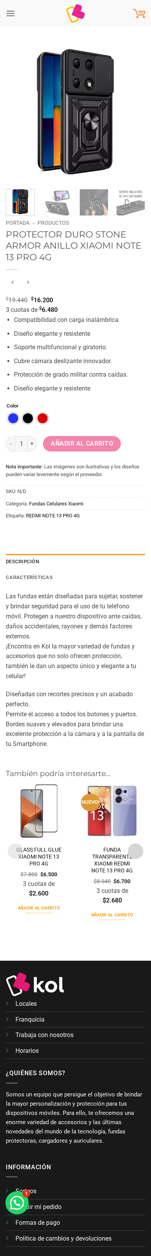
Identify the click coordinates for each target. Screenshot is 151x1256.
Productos (53, 223)
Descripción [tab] (22, 561)
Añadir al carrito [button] (39, 908)
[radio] (13, 418)
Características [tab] (29, 577)
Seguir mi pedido (38, 1207)
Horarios (27, 1050)
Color (13, 406)
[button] (10, 13)
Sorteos (25, 1191)
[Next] (133, 112)
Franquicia (30, 1019)
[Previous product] (28, 282)
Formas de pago (37, 1222)
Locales (26, 1003)
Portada (17, 223)
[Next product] (13, 282)
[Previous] (18, 112)
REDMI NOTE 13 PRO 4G (53, 516)
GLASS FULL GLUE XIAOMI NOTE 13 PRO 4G (39, 857)
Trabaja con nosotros (44, 1035)
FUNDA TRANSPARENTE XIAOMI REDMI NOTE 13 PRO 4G (112, 860)
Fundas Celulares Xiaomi (56, 504)
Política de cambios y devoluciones (63, 1238)
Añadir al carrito (82, 443)
